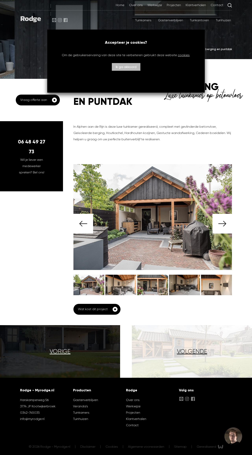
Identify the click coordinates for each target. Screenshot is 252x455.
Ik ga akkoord (126, 67)
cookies (184, 55)
